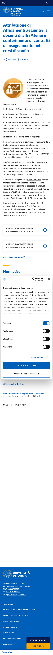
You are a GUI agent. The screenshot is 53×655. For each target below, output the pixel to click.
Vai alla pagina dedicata (13, 384)
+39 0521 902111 (13, 592)
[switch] (46, 331)
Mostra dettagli (38, 357)
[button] (6, 3)
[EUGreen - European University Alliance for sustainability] (15, 14)
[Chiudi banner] (49, 279)
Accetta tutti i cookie (26, 365)
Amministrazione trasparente (15, 615)
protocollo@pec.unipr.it (16, 595)
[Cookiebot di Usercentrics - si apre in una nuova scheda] (32, 279)
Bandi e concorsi (10, 627)
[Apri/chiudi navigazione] (48, 11)
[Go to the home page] (14, 10)
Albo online (8, 604)
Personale (7, 644)
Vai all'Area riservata (12, 257)
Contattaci (38, 646)
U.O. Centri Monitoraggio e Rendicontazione (23, 393)
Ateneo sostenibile (11, 621)
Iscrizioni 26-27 (38, 640)
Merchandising (9, 633)
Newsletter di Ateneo (12, 638)
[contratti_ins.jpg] (14, 89)
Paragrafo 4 (7, 652)
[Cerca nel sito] (42, 11)
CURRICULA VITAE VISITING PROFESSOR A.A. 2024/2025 (19, 230)
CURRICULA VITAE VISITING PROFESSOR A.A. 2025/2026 (19, 245)
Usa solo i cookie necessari (26, 374)
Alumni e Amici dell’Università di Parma (19, 610)
